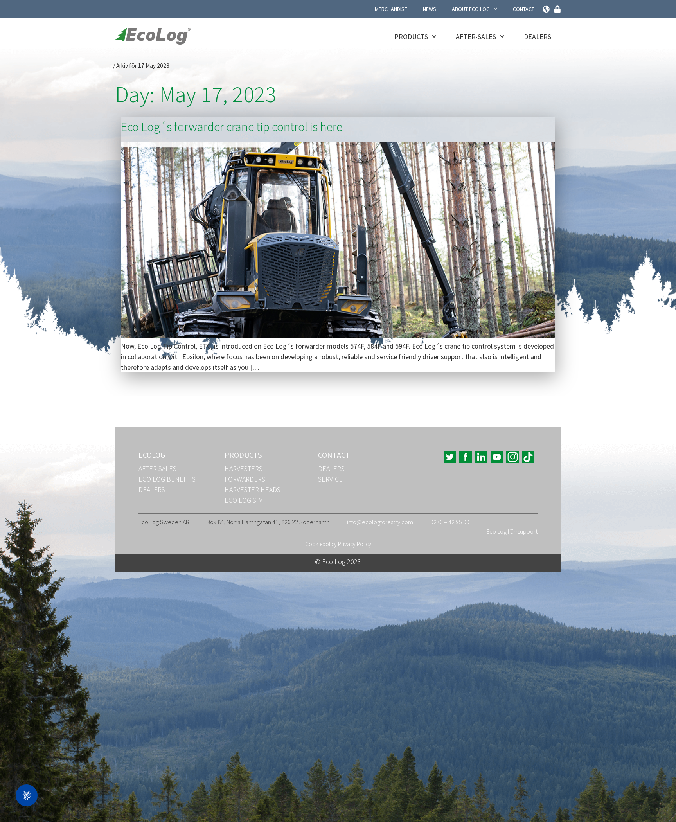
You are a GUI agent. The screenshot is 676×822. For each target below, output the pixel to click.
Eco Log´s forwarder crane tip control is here (231, 127)
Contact (523, 9)
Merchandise (391, 9)
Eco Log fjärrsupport (512, 531)
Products (411, 36)
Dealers (537, 36)
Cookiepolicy (321, 544)
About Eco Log (471, 9)
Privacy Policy (354, 544)
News (429, 9)
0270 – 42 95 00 (449, 522)
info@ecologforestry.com (380, 522)
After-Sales (476, 36)
